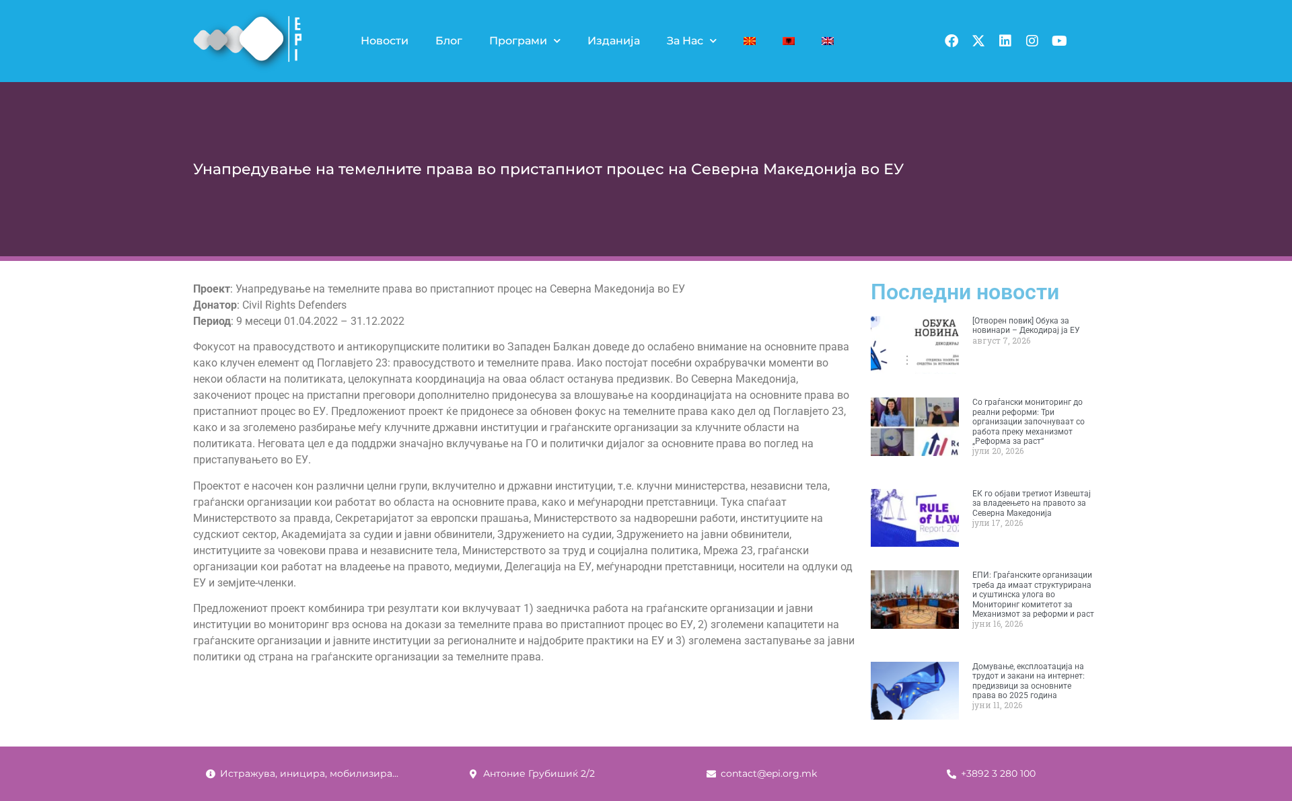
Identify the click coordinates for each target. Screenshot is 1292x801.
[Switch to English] (827, 41)
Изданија (613, 40)
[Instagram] (1032, 41)
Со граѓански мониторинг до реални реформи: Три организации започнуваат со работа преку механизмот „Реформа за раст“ (1028, 421)
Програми (518, 40)
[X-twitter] (978, 41)
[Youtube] (1059, 41)
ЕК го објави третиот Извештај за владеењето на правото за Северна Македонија (1031, 503)
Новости (384, 40)
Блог (448, 40)
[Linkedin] (1005, 41)
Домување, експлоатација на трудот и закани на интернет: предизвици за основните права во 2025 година (1028, 681)
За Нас (685, 40)
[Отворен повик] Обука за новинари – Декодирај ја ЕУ (1026, 325)
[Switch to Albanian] (788, 41)
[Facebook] (951, 41)
